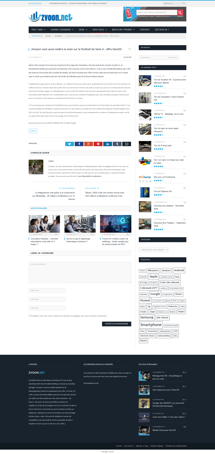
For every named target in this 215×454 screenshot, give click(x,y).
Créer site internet (169, 282)
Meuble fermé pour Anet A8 (164, 430)
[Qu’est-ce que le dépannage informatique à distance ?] (80, 225)
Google (155, 294)
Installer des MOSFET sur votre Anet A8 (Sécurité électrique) (168, 404)
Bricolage (143, 283)
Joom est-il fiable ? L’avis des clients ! (169, 417)
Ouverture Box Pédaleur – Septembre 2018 (170, 224)
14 (185, 400)
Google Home (167, 294)
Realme (172, 312)
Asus (177, 277)
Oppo (152, 312)
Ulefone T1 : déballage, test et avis (169, 114)
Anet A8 (143, 277)
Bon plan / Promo (122, 29)
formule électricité (176, 288)
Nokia (182, 307)
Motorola (172, 306)
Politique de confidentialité (176, 446)
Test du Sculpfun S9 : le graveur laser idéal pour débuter (170, 81)
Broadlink (153, 283)
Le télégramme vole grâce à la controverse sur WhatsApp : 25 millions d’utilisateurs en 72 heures (53, 195)
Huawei (145, 300)
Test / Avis (37, 29)
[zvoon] (50, 16)
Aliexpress (153, 270)
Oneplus (143, 312)
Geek (81, 29)
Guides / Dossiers (61, 29)
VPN (176, 331)
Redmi (181, 312)
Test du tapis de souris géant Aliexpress (166, 130)
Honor (178, 294)
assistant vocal (166, 277)
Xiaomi (143, 341)
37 (185, 386)
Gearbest (143, 294)
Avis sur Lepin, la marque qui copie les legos (169, 161)
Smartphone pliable (171, 325)
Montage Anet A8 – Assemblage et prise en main (167, 377)
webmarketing (163, 336)
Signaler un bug (142, 446)
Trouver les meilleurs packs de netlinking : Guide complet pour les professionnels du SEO (115, 241)
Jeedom (182, 301)
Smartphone (150, 325)
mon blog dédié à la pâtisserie (89, 176)
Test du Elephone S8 (163, 191)
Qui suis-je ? (162, 29)
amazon (33, 131)
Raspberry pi (162, 312)
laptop (142, 307)
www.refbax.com (49, 395)
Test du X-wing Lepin (163, 145)
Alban (51, 161)
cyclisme (164, 288)
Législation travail (159, 307)
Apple (154, 276)
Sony (142, 331)
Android (179, 270)
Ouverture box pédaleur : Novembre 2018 (169, 207)
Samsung (146, 317)
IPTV (174, 301)
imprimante (157, 301)
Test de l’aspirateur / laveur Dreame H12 (169, 98)
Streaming (152, 331)
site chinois (162, 317)
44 (185, 372)
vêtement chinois (147, 336)
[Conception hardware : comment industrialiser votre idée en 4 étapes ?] (44, 225)
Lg (149, 306)
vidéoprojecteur (165, 331)
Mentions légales (156, 446)
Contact (145, 29)
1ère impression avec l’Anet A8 (166, 390)
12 (185, 414)
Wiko (175, 336)
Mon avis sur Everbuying (164, 177)
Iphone (167, 301)
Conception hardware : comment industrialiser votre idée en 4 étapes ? (78, 3)
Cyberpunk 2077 (148, 288)
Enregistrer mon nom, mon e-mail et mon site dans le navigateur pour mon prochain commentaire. (69, 316)
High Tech (98, 29)
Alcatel (142, 271)
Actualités (127, 57)
